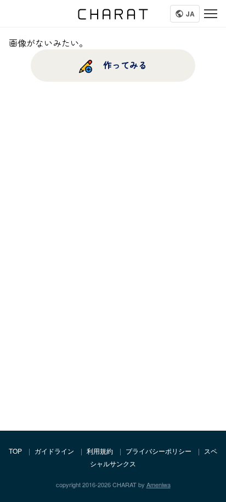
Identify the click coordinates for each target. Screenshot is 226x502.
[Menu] (210, 13)
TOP (15, 450)
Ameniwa (158, 484)
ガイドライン (54, 450)
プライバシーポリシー (158, 450)
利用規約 (100, 450)
